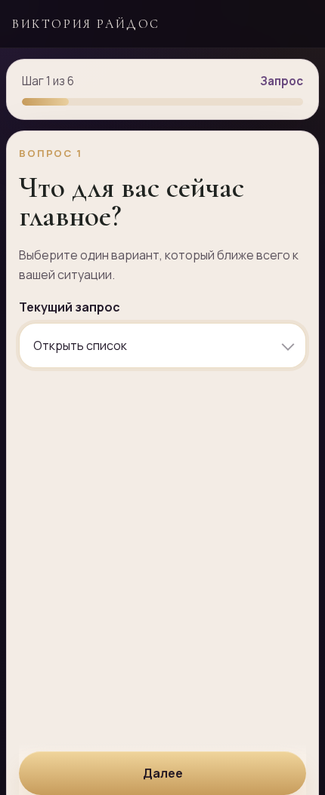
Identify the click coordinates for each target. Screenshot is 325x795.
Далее (163, 773)
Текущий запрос (69, 307)
